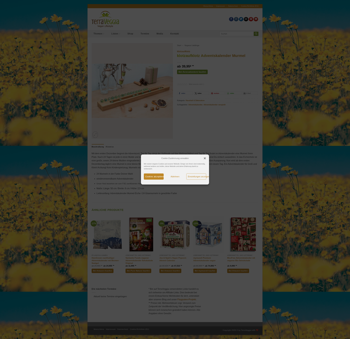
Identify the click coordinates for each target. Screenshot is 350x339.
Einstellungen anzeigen (197, 176)
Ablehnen (175, 176)
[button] (204, 158)
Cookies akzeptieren (154, 176)
